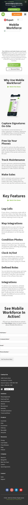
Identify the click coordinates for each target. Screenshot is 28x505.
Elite (2, 423)
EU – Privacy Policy (17, 499)
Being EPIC (4, 460)
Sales (2, 477)
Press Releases (5, 445)
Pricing (3, 440)
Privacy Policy (10, 499)
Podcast (3, 450)
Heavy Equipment (5, 397)
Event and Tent (5, 399)
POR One (3, 428)
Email (2, 345)
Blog (2, 447)
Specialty (3, 408)
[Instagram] (11, 490)
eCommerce (4, 425)
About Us (3, 457)
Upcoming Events (5, 467)
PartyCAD (3, 432)
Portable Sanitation (6, 411)
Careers (3, 464)
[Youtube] (21, 490)
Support (3, 479)
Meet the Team (5, 462)
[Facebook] (7, 490)
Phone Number (4, 352)
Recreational (4, 406)
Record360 (3, 430)
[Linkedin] (16, 490)
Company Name (5, 339)
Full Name (3, 333)
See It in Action (14, 9)
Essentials (3, 421)
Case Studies (4, 443)
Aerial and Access (5, 401)
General (3, 404)
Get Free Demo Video (6, 359)
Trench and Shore (5, 413)
